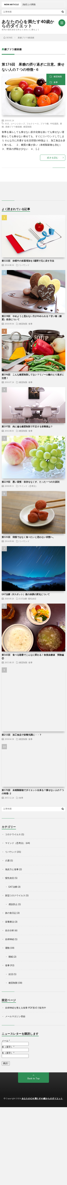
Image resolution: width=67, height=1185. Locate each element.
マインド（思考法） (28, 486)
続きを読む (52, 157)
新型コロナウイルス (15, 895)
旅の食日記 (10, 912)
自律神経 (9, 939)
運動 (7, 947)
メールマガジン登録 (15, 1016)
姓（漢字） (8, 1047)
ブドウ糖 (44, 123)
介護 (7, 860)
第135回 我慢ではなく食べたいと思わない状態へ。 (28, 537)
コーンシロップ (17, 123)
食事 (56, 82)
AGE (7, 123)
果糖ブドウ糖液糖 (13, 127)
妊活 (11, 974)
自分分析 (9, 930)
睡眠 (11, 956)
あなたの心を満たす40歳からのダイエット (28, 23)
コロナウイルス (13, 834)
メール (6, 1041)
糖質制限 (58, 76)
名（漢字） (8, 1053)
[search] (62, 11)
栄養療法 (9, 921)
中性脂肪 (54, 123)
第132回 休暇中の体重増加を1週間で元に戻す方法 (28, 260)
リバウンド (24, 265)
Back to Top (33, 1078)
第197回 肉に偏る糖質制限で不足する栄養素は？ (27, 426)
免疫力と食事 (12, 869)
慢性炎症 (32, 599)
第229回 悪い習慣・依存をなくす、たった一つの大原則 (30, 481)
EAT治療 (23, 599)
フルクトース (32, 123)
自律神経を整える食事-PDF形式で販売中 (25, 1007)
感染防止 (13, 904)
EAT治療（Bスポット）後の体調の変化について (26, 594)
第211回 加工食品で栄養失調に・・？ (22, 734)
